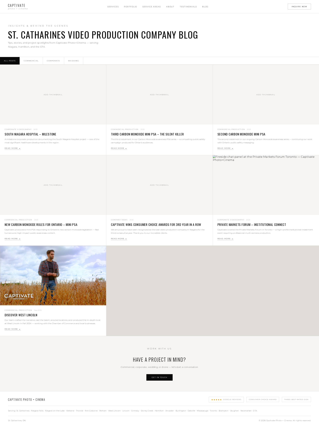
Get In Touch (159, 377)
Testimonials (188, 6)
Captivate (18, 6)
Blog (205, 6)
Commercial (31, 61)
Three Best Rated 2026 (296, 399)
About (170, 6)
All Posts (10, 61)
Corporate (53, 61)
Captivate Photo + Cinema (26, 399)
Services (113, 6)
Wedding (73, 61)
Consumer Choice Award (263, 399)
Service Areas (151, 6)
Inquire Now (299, 6)
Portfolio (130, 6)
